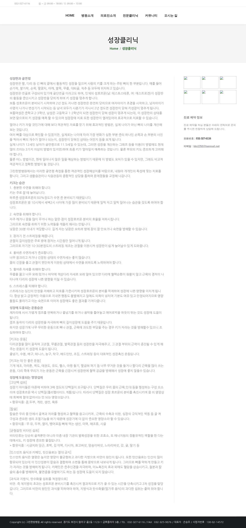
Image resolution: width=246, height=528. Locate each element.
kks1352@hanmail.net (206, 146)
